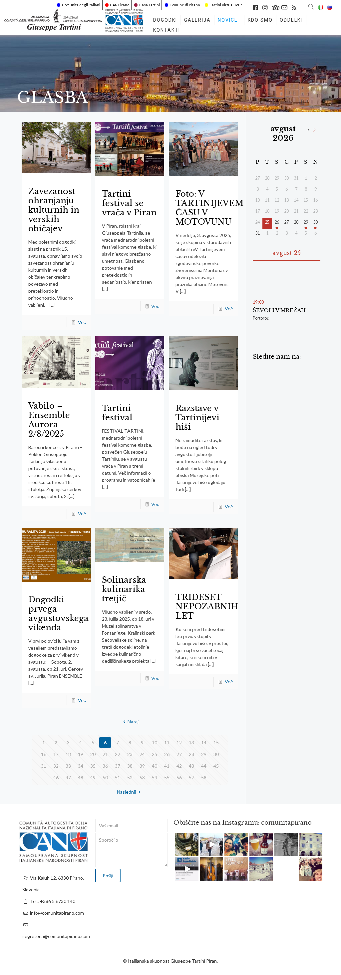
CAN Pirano (119, 5)
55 (167, 777)
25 (154, 754)
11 (167, 742)
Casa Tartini (149, 5)
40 (154, 766)
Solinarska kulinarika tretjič (124, 589)
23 (130, 754)
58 (203, 777)
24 (142, 754)
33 (68, 766)
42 (179, 766)
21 (105, 754)
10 (154, 742)
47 (68, 777)
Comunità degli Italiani (81, 5)
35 (93, 766)
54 (154, 777)
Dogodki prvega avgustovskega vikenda (58, 613)
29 (203, 754)
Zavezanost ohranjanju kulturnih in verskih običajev (53, 209)
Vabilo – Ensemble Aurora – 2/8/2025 (49, 420)
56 (179, 777)
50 (105, 777)
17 (56, 754)
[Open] (186, 844)
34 (80, 766)
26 (167, 754)
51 (117, 777)
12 (179, 742)
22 (117, 754)
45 (216, 766)
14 (203, 742)
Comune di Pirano (185, 5)
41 (167, 766)
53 (142, 777)
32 (56, 766)
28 (191, 754)
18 (68, 754)
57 (191, 777)
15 (216, 742)
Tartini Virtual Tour (226, 5)
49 (93, 777)
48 (80, 777)
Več (82, 322)
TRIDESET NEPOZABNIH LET (206, 606)
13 (191, 742)
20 (93, 754)
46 (56, 777)
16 (43, 754)
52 (130, 777)
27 (179, 754)
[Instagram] (194, 852)
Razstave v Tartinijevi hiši (197, 417)
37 (117, 766)
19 (80, 754)
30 (216, 754)
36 (105, 766)
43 (191, 766)
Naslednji (126, 792)
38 (130, 766)
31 (43, 766)
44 (203, 766)
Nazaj (133, 721)
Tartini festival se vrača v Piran (129, 203)
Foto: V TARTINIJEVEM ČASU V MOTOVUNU (209, 208)
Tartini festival (117, 412)
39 (142, 766)
